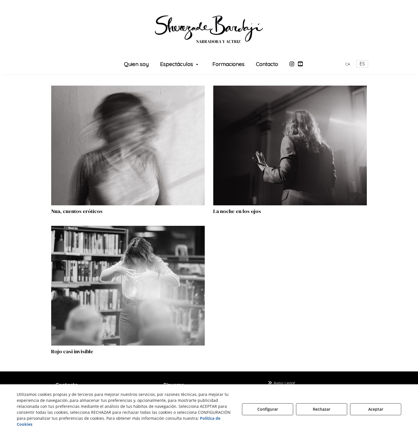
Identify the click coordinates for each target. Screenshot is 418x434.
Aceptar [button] (375, 409)
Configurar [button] (267, 409)
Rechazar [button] (321, 409)
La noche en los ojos (237, 211)
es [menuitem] (362, 64)
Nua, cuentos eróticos (77, 211)
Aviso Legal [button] (283, 382)
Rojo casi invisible (72, 351)
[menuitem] (136, 64)
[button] (209, 28)
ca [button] (347, 64)
